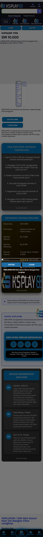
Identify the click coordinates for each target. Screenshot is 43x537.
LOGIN (31, 264)
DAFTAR (11, 264)
